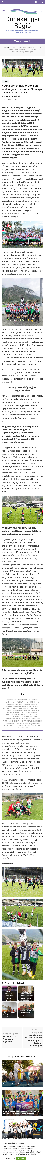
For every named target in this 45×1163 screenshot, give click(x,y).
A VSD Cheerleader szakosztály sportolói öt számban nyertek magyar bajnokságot (21, 1112)
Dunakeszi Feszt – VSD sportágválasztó (19, 1084)
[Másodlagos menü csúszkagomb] (2, 2)
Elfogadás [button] (21, 1158)
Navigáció (23, 41)
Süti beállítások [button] (9, 1158)
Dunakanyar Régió (22, 22)
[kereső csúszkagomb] (42, 2)
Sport (5, 82)
